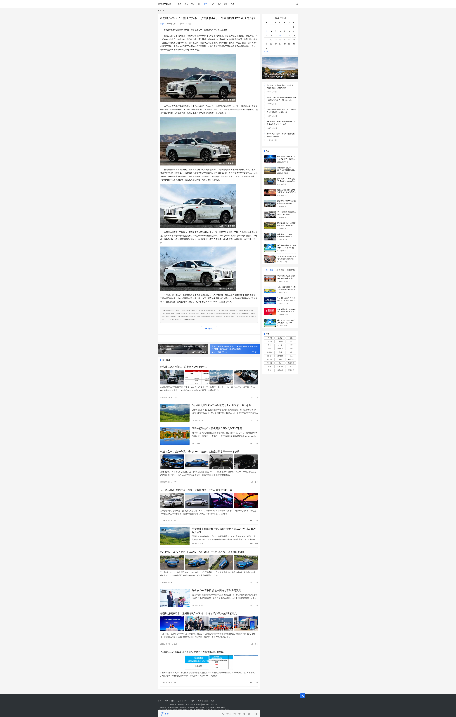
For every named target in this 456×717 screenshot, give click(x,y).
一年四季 (269, 334)
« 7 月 (266, 48)
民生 (232, 4)
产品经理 (269, 338)
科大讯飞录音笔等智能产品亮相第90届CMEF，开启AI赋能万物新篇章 (286, 318)
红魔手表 (291, 359)
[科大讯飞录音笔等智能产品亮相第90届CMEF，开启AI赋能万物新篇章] (270, 319)
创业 (269, 341)
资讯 (186, 4)
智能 (291, 348)
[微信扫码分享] (235, 338)
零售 (269, 366)
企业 (291, 338)
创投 (199, 4)
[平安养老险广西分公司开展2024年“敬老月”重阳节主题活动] (270, 274)
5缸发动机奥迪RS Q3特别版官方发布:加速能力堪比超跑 (221, 405)
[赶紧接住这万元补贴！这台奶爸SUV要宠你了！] (209, 377)
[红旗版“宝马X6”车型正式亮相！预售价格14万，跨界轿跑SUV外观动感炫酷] (270, 199)
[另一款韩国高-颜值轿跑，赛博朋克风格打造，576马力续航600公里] (209, 500)
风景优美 (280, 366)
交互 (291, 334)
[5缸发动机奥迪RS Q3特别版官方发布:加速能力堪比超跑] (175, 413)
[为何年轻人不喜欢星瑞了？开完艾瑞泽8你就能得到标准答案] (209, 662)
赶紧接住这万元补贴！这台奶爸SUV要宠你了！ (185, 366)
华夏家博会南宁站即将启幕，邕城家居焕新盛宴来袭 (286, 307)
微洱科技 (280, 345)
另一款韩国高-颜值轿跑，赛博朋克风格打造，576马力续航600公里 (196, 490)
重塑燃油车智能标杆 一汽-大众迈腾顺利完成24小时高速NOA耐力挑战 (224, 530)
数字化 (269, 348)
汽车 (206, 4)
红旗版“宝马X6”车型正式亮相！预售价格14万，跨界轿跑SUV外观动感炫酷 (286, 199)
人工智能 (280, 338)
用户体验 (291, 355)
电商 (212, 4)
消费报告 (280, 352)
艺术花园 (280, 363)
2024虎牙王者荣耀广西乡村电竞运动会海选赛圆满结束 (286, 255)
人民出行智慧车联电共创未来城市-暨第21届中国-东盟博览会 (286, 285)
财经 (192, 4)
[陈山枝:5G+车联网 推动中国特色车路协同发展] (175, 598)
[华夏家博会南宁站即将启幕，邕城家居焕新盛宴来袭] (270, 308)
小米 (269, 345)
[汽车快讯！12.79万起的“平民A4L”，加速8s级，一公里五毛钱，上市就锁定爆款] (209, 562)
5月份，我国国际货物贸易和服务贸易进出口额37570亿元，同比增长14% (281, 95)
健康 (219, 4)
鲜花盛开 (291, 366)
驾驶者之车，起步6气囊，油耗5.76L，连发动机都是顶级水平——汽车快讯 (199, 451)
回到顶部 (214, 704)
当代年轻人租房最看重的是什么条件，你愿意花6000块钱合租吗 (281, 82)
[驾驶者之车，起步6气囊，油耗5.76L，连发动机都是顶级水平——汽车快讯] (209, 461)
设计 (291, 363)
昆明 (280, 348)
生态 (280, 355)
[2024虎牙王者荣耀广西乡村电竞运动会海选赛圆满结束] (270, 255)
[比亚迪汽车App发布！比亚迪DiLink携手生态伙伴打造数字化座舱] (270, 155)
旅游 (226, 4)
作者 (162, 24)
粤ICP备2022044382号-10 (200, 710)
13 (280, 32)
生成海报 (227, 338)
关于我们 (181, 704)
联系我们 (189, 704)
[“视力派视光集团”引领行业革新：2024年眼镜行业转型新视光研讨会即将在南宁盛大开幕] (270, 297)
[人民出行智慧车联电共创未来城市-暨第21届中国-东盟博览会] (270, 286)
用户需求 (269, 359)
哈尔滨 (280, 341)
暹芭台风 (269, 352)
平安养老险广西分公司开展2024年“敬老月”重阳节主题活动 (286, 274)
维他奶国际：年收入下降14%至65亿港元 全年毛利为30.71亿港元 (281, 119)
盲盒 (280, 359)
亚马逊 (280, 334)
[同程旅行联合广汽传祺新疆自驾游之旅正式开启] (175, 436)
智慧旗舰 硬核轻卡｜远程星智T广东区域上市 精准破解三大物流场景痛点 (198, 613)
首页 (179, 4)
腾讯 (269, 363)
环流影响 (269, 355)
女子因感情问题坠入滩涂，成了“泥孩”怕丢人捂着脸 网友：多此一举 (281, 107)
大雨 (291, 341)
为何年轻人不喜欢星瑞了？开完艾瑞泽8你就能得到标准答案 (192, 652)
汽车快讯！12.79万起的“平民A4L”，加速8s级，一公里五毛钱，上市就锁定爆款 (202, 551)
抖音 (291, 345)
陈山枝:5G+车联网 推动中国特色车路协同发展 (216, 590)
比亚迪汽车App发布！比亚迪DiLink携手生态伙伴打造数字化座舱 (286, 155)
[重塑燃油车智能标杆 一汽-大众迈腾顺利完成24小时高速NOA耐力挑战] (175, 536)
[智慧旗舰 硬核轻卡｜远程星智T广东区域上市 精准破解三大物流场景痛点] (209, 623)
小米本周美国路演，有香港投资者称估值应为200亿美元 (281, 131)
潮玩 (291, 352)
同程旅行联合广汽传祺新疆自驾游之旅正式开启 (217, 428)
